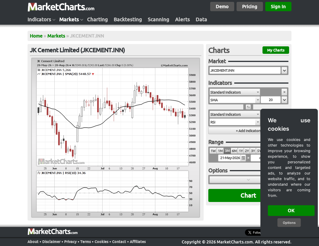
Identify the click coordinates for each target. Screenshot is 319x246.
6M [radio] (234, 151)
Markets (69, 19)
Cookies (101, 241)
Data (201, 19)
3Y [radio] (253, 151)
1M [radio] (220, 151)
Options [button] (289, 223)
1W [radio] (213, 151)
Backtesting (128, 19)
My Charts (275, 50)
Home (36, 35)
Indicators (39, 19)
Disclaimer (51, 241)
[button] (284, 70)
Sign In (278, 6)
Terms (85, 241)
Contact (119, 241)
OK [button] (291, 210)
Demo (222, 6)
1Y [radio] (241, 151)
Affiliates (138, 241)
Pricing (249, 6)
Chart (248, 195)
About (33, 241)
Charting (97, 19)
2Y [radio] (247, 151)
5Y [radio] (259, 151)
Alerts (182, 19)
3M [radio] (227, 151)
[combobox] (234, 92)
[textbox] (245, 70)
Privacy (70, 241)
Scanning (158, 19)
